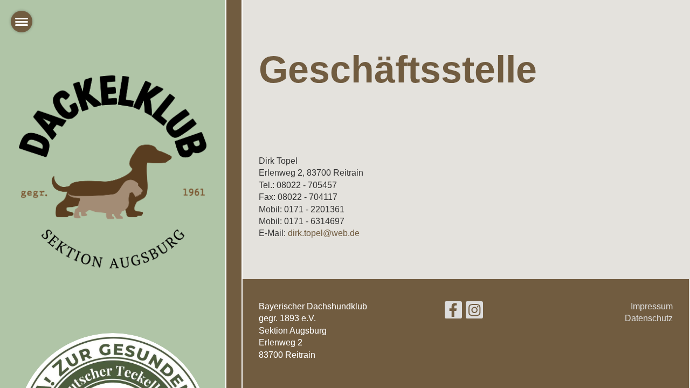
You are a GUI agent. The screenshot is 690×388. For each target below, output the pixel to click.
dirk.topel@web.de (324, 233)
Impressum (652, 306)
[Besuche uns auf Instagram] (474, 312)
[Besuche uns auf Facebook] (453, 312)
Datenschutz (649, 318)
